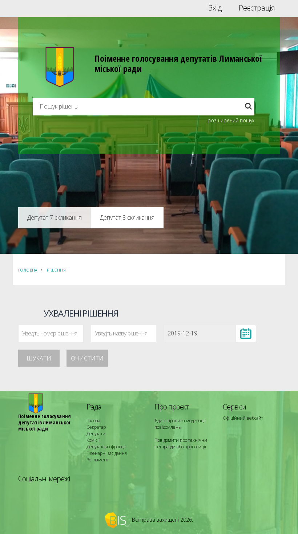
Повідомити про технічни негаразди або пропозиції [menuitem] (180, 443)
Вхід (215, 8)
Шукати (39, 358)
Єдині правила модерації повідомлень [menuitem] (180, 423)
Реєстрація (257, 8)
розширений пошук (231, 120)
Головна (27, 270)
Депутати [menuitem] (95, 434)
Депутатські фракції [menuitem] (106, 447)
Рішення (56, 270)
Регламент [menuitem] (97, 460)
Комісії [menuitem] (93, 440)
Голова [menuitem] (93, 420)
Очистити (87, 358)
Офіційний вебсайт (243, 418)
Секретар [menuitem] (96, 427)
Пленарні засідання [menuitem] (106, 453)
